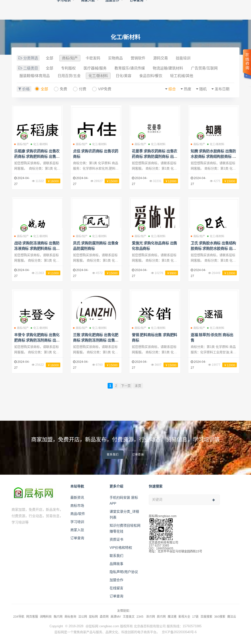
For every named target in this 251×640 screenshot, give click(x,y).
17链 (195, 616)
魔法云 (231, 616)
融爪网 (58, 616)
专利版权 (68, 68)
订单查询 (138, 454)
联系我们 (113, 454)
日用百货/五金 (69, 76)
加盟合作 (116, 580)
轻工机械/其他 (181, 76)
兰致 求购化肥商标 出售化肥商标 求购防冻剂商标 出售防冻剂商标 (95, 340)
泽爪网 (150, 616)
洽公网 (82, 616)
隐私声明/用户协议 (124, 572)
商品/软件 (77, 514)
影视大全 (184, 616)
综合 (172, 89)
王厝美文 (129, 616)
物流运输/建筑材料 (168, 68)
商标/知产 (70, 58)
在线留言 (116, 588)
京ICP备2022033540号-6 (179, 632)
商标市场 (77, 506)
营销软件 (138, 58)
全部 (49, 58)
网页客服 (32, 616)
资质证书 (116, 539)
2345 (140, 616)
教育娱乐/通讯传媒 (129, 68)
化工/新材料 (98, 76)
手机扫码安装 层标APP (124, 500)
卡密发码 (93, 58)
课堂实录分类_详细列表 (124, 514)
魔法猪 (172, 616)
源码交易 (160, 58)
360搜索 (219, 616)
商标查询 (70, 616)
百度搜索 (206, 616)
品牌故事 (116, 564)
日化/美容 (123, 76)
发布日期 (222, 89)
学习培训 (77, 522)
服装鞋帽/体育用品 (34, 76)
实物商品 (115, 58)
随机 (203, 89)
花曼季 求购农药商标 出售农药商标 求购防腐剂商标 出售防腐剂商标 (154, 156)
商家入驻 (77, 530)
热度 (187, 89)
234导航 (18, 616)
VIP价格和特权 (121, 547)
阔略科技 (46, 616)
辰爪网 (161, 616)
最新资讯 (77, 497)
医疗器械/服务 (95, 68)
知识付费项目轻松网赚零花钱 (125, 528)
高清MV (116, 616)
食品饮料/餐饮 (150, 76)
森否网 (104, 616)
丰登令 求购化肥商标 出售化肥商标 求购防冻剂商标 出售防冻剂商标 (37, 340)
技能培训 (183, 58)
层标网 (93, 616)
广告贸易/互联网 (204, 68)
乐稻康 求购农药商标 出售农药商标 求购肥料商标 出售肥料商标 (37, 156)
